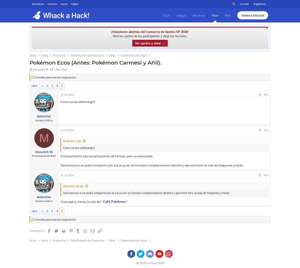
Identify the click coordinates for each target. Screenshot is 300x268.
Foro (215, 15)
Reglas (74, 4)
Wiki (228, 15)
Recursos (199, 15)
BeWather (44, 116)
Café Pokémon (114, 201)
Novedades (38, 4)
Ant (35, 86)
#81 (266, 94)
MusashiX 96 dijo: (73, 186)
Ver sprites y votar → (150, 43)
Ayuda (64, 4)
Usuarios (52, 4)
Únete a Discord (252, 15)
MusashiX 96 (40, 69)
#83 (266, 175)
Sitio (166, 15)
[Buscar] (234, 4)
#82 (266, 130)
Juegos (181, 15)
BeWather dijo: (72, 141)
